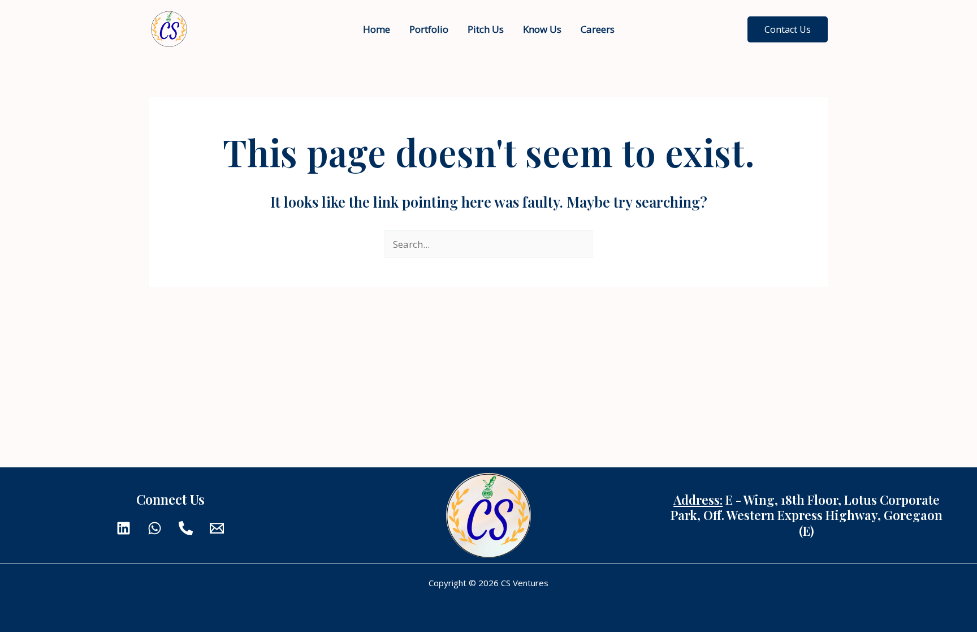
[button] (787, 29)
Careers (598, 29)
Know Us (542, 29)
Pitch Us (486, 29)
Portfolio (428, 29)
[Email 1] (217, 528)
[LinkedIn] (123, 528)
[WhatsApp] (155, 528)
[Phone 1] (186, 528)
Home (376, 29)
